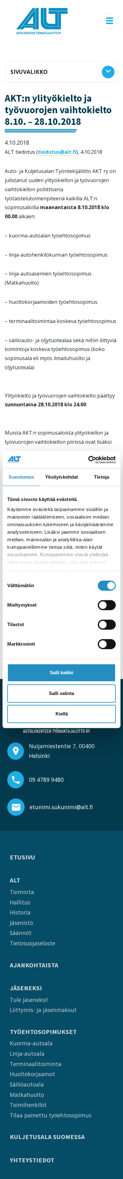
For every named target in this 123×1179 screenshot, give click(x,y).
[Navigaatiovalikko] (109, 21)
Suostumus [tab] (21, 477)
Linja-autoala (27, 1053)
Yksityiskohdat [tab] (61, 477)
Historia (20, 912)
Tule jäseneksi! (29, 1000)
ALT (15, 880)
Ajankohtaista (34, 965)
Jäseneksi (26, 988)
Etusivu (22, 857)
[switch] (107, 605)
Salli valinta (61, 693)
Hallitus (20, 902)
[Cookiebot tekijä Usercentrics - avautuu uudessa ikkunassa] (88, 460)
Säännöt (21, 933)
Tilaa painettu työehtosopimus (50, 1115)
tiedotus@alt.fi (57, 151)
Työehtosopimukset (43, 1032)
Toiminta (22, 892)
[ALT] (42, 20)
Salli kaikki (61, 672)
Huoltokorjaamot (32, 1074)
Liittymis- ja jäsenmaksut (43, 1010)
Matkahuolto (27, 1094)
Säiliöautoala (27, 1084)
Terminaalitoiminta (36, 1064)
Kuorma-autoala (31, 1043)
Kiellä (62, 713)
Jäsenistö (21, 922)
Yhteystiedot (32, 1160)
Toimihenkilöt (28, 1105)
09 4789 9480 (46, 779)
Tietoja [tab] (101, 477)
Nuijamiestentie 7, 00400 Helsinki (62, 751)
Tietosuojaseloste (32, 943)
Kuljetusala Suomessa (47, 1137)
